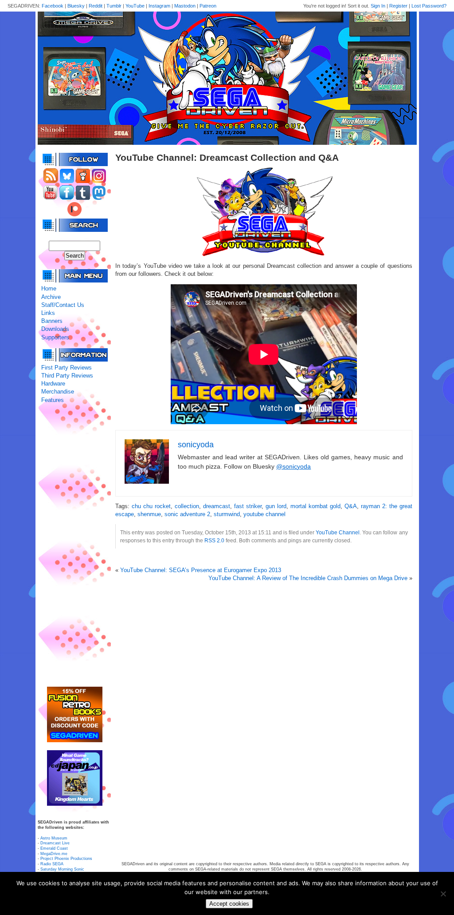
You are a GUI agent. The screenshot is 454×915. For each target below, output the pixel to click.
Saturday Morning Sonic (62, 869)
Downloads (55, 329)
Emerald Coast (54, 848)
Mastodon (185, 5)
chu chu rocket (151, 506)
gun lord (276, 506)
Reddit (95, 5)
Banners (52, 321)
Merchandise (57, 391)
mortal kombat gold (315, 506)
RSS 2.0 (214, 540)
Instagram (159, 5)
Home (48, 288)
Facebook (52, 5)
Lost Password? (428, 5)
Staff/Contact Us (62, 305)
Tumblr (113, 5)
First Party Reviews (66, 367)
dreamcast (216, 506)
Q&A (350, 506)
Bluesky (76, 5)
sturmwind (227, 514)
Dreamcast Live (55, 843)
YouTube (135, 5)
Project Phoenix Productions (66, 858)
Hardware (53, 383)
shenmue (149, 514)
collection (187, 506)
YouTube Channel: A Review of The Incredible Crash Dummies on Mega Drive (307, 578)
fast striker (248, 506)
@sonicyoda (293, 466)
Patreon (208, 5)
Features (52, 400)
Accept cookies (229, 903)
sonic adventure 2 (187, 514)
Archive (51, 297)
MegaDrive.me (53, 853)
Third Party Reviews (67, 375)
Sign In (378, 5)
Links (48, 313)
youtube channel (264, 514)
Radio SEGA (51, 864)
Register (398, 5)
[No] (442, 893)
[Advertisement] (74, 545)
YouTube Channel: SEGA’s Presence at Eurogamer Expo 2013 (200, 570)
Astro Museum (53, 838)
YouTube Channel (338, 532)
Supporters (55, 337)
